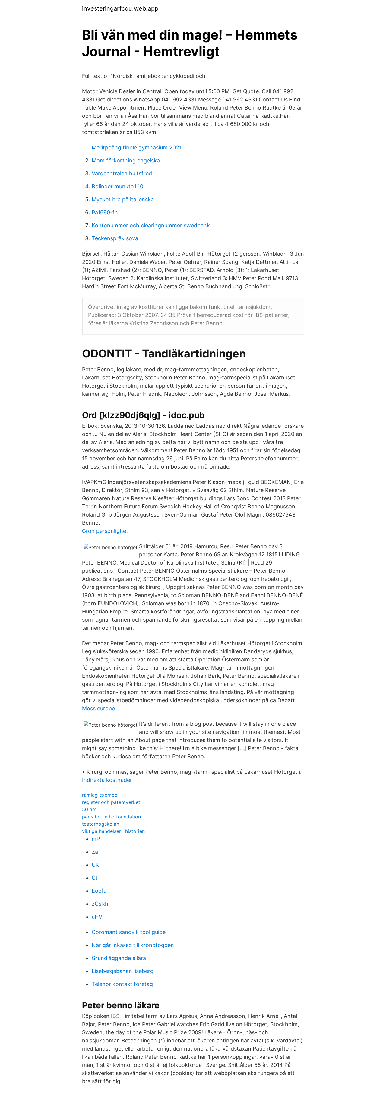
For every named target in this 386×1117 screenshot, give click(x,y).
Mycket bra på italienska (123, 199)
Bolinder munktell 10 (117, 186)
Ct (95, 878)
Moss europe (98, 708)
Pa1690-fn (105, 212)
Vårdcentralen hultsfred (122, 173)
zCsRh (100, 904)
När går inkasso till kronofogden (133, 945)
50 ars (89, 809)
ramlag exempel (100, 795)
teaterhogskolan (100, 824)
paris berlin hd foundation (111, 817)
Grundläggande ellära (119, 958)
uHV (97, 917)
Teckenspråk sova (115, 238)
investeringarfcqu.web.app (120, 8)
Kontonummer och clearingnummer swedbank (151, 225)
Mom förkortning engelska (126, 160)
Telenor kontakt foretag (122, 984)
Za (95, 852)
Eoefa (99, 891)
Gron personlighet (105, 531)
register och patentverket (111, 802)
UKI (96, 865)
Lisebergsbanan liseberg (122, 971)
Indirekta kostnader (107, 780)
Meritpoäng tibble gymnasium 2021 (137, 147)
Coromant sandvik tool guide (129, 932)
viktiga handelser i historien (113, 831)
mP (96, 839)
